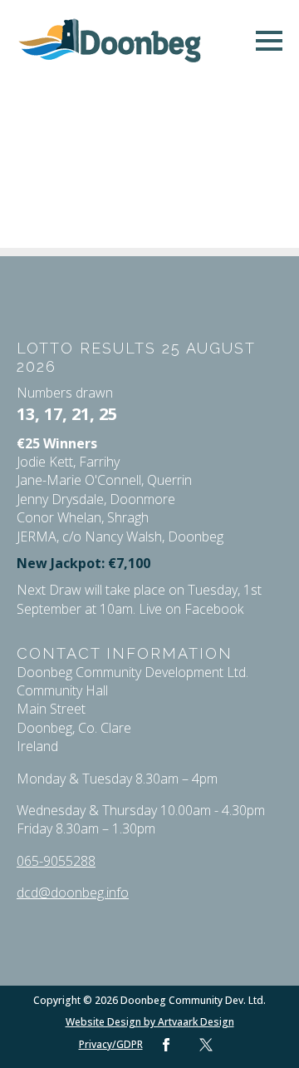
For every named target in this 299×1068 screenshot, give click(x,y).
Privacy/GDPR (111, 1044)
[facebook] (166, 1045)
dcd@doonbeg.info (73, 892)
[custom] (206, 1045)
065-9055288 (56, 861)
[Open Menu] (269, 40)
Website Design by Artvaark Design (150, 1022)
